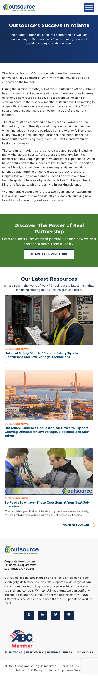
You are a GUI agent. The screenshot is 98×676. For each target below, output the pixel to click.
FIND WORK (35, 652)
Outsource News (17, 349)
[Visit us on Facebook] (29, 615)
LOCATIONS (84, 652)
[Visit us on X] (55, 615)
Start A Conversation (49, 254)
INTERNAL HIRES (60, 652)
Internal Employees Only (63, 670)
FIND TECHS (14, 652)
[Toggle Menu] (89, 7)
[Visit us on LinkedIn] (42, 615)
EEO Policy (35, 670)
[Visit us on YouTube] (69, 615)
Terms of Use (70, 666)
